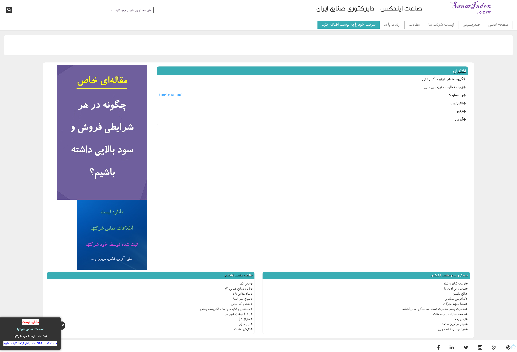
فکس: (459, 111)
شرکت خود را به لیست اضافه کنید (349, 24)
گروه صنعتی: (454, 79)
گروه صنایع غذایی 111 (237, 288)
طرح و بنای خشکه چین (452, 329)
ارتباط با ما (392, 24)
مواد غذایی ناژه (241, 293)
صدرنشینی (471, 24)
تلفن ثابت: (456, 103)
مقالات (414, 24)
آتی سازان (244, 324)
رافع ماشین (459, 293)
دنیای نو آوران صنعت (453, 324)
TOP (513, 348)
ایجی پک (460, 319)
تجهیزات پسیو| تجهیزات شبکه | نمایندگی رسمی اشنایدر (433, 309)
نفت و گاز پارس (240, 303)
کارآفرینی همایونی (455, 298)
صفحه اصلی (498, 24)
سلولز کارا (244, 319)
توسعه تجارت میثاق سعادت (449, 314)
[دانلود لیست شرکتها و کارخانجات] (112, 235)
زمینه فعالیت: (453, 87)
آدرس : (458, 119)
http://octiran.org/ (170, 95)
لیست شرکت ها (441, 24)
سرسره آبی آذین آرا (455, 288)
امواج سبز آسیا (241, 298)
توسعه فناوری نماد (454, 283)
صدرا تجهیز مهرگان (454, 303)
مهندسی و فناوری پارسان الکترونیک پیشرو (225, 309)
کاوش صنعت (242, 329)
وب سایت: (456, 95)
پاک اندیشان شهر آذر (237, 314)
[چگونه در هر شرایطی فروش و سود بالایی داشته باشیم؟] (102, 133)
